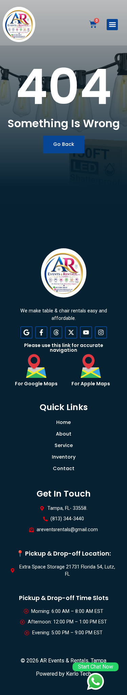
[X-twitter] (71, 332)
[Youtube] (86, 332)
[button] (112, 24)
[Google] (26, 332)
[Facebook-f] (41, 332)
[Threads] (56, 332)
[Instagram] (101, 332)
